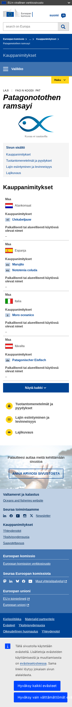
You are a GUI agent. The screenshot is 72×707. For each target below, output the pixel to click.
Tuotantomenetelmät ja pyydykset (29, 160)
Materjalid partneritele (40, 619)
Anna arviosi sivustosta (36, 473)
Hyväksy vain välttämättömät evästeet (42, 697)
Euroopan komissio (13, 39)
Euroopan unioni (14, 605)
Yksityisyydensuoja (16, 537)
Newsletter (43, 515)
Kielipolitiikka (12, 619)
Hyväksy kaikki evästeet (37, 686)
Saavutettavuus (13, 543)
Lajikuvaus (13, 173)
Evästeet (9, 625)
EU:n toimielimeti (14, 598)
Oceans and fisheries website (23, 500)
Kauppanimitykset (46, 39)
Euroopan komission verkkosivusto (26, 563)
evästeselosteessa (33, 663)
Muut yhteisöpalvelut (50, 581)
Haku (63, 27)
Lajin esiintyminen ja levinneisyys (29, 166)
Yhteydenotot (12, 530)
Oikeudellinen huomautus (20, 631)
